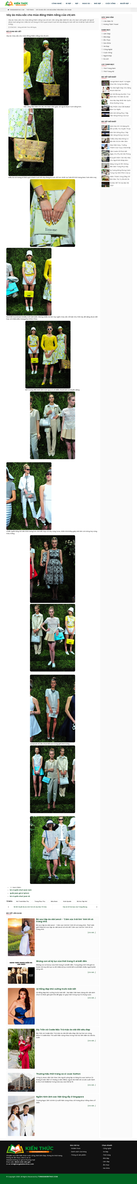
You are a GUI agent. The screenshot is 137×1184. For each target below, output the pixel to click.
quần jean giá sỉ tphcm (19, 893)
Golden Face (75, 1148)
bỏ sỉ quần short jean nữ (20, 896)
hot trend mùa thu (22, 901)
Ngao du (86, 3)
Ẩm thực (107, 40)
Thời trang (30, 10)
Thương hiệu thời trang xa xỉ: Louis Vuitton (58, 1074)
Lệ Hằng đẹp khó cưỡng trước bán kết (56, 989)
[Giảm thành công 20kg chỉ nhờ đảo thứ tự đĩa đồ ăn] (105, 180)
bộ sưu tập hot (82, 901)
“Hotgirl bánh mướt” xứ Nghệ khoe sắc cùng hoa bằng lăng (120, 84)
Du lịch (106, 59)
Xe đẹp (106, 46)
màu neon (54, 901)
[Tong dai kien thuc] (16, 4)
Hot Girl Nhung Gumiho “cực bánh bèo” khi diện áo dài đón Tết (120, 97)
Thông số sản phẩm (78, 1155)
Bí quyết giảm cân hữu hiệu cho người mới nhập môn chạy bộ (120, 160)
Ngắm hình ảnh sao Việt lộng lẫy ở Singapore (60, 1097)
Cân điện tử (108, 21)
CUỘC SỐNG (111, 3)
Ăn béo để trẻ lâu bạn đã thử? (119, 184)
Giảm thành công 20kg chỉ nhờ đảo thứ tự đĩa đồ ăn (120, 178)
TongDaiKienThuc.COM (17, 10)
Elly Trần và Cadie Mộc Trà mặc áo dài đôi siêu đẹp (63, 1030)
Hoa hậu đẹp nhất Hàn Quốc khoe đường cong (120, 102)
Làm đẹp (107, 34)
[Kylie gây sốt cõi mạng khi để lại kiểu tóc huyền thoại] (105, 128)
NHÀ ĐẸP (97, 3)
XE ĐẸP (68, 3)
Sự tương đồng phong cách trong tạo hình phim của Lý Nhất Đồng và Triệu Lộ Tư (120, 173)
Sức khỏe (107, 43)
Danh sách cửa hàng (78, 1152)
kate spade (67, 901)
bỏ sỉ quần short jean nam (21, 890)
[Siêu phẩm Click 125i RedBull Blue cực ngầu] (105, 108)
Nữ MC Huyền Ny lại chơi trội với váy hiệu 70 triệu (30, 907)
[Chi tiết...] (92, 932)
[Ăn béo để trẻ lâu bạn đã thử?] (105, 187)
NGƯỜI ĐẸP (124, 3)
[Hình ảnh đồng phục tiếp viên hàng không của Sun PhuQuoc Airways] (105, 114)
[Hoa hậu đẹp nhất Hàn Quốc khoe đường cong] (105, 104)
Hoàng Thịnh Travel (111, 24)
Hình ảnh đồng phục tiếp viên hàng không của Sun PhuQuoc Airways (119, 115)
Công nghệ (108, 49)
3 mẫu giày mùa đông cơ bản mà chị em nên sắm (119, 140)
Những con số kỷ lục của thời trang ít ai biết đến (61, 961)
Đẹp (76, 3)
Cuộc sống (108, 53)
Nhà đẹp (107, 37)
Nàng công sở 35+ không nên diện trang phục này (119, 165)
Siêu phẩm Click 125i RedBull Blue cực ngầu (120, 108)
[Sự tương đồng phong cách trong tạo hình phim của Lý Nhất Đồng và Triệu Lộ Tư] (105, 172)
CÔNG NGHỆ (57, 3)
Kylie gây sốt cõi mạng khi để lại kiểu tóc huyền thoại (120, 128)
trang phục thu (40, 901)
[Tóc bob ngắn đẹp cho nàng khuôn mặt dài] (105, 89)
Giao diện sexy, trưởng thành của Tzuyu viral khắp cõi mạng (120, 147)
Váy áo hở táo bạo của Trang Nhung (75, 907)
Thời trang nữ (109, 71)
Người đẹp (108, 56)
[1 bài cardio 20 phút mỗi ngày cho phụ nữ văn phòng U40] (105, 155)
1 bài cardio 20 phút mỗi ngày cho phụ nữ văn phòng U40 (120, 154)
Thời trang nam (110, 68)
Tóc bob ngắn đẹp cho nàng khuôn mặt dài (120, 89)
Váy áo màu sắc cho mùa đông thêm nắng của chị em (53, 10)
